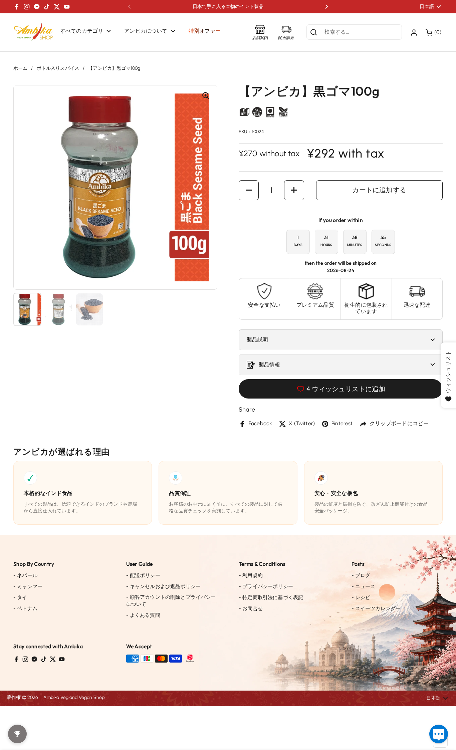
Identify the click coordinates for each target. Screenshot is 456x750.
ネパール (25, 575)
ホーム (20, 68)
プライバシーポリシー (266, 586)
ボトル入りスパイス (58, 68)
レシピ (361, 597)
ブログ (361, 575)
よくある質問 (143, 615)
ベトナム (25, 608)
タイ (20, 597)
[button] (434, 32)
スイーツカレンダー (376, 608)
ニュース (364, 586)
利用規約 (251, 575)
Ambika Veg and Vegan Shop (73, 697)
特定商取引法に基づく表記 (271, 597)
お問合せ (251, 608)
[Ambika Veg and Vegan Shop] (33, 32)
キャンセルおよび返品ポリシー (163, 586)
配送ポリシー (143, 575)
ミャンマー (27, 586)
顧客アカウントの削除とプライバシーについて (171, 600)
